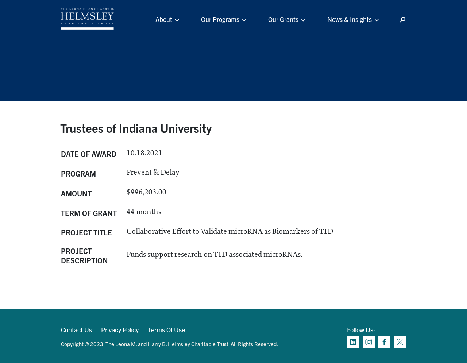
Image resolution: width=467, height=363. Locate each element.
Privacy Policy (120, 329)
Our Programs (220, 19)
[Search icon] (402, 20)
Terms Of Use (166, 329)
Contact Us (76, 329)
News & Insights (349, 19)
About (163, 19)
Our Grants (283, 19)
